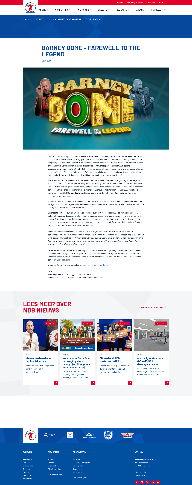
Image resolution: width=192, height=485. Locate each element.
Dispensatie (77, 472)
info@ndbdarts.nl (141, 475)
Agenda (51, 462)
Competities (28, 466)
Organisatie (52, 466)
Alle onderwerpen (55, 474)
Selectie (26, 472)
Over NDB (39, 19)
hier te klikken (126, 175)
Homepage (26, 19)
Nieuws (50, 19)
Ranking (26, 462)
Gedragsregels (78, 466)
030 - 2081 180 (140, 472)
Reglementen (78, 469)
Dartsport (77, 459)
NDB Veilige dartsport (81, 462)
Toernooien (27, 469)
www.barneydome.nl (101, 265)
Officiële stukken (54, 469)
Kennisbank (27, 478)
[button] (43, 10)
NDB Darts (27, 475)
